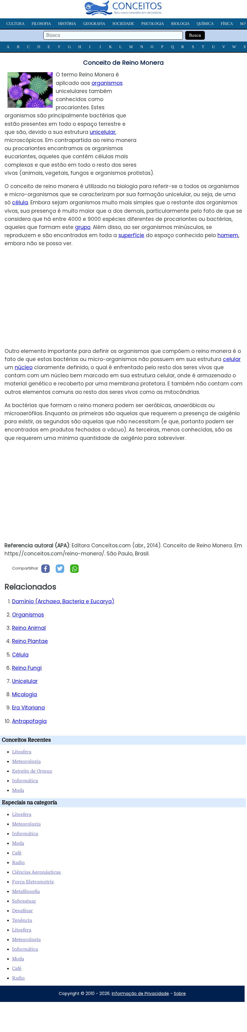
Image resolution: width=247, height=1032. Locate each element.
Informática (25, 780)
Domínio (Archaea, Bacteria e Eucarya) (63, 601)
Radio (18, 862)
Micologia (24, 694)
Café (16, 853)
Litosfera (21, 752)
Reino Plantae (30, 641)
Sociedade (123, 23)
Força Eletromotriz (33, 882)
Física (227, 23)
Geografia (94, 23)
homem (227, 235)
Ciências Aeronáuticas (36, 872)
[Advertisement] (196, 113)
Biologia (180, 23)
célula (20, 202)
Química (205, 23)
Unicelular (25, 681)
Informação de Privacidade (140, 993)
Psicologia (152, 23)
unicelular (102, 132)
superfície (131, 235)
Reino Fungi (27, 668)
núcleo (24, 367)
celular (232, 359)
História (67, 23)
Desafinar (22, 910)
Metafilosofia (26, 891)
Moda (18, 790)
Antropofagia (29, 721)
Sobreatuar (24, 901)
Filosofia (41, 23)
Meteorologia (26, 761)
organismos (107, 83)
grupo (82, 227)
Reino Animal (29, 628)
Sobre (180, 993)
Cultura (15, 23)
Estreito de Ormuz (32, 771)
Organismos (28, 614)
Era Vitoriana (28, 707)
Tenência (22, 920)
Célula (20, 654)
